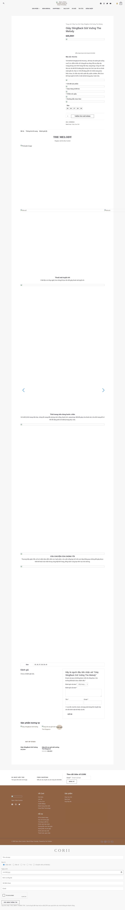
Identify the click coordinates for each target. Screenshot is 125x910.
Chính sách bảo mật (43, 830)
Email (86, 699)
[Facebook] (101, 3)
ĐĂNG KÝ (72, 781)
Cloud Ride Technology (44, 808)
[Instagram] (104, 3)
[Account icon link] (117, 3)
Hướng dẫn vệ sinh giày (44, 828)
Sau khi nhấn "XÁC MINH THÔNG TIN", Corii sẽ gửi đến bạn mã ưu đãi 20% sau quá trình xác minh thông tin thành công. (38, 905)
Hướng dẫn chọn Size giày (45, 826)
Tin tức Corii (41, 801)
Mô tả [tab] (22, 131)
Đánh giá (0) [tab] (43, 131)
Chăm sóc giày (72, 94)
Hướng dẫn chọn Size (74, 99)
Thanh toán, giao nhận (44, 833)
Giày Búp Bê (68, 801)
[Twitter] (107, 3)
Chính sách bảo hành (44, 824)
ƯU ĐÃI (74, 8)
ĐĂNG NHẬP (89, 8)
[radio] (67, 108)
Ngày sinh (5, 869)
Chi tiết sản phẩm (72, 84)
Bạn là (26, 864)
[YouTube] (110, 3)
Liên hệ (40, 799)
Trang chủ (68, 24)
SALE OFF (66, 8)
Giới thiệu (40, 797)
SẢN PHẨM (35, 8)
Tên (67, 699)
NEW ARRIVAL (46, 8)
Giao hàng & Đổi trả (73, 89)
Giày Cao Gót (76, 24)
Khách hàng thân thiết (44, 806)
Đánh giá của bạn (71, 684)
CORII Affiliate (42, 803)
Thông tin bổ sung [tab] (32, 131)
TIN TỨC (80, 8)
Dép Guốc (67, 799)
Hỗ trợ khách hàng (43, 817)
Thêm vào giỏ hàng (82, 116)
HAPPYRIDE (56, 8)
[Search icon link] (4, 3)
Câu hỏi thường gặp (43, 819)
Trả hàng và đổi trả (43, 822)
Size (68, 105)
